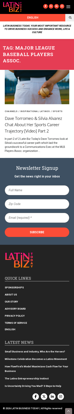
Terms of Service (16, 322)
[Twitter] (51, 6)
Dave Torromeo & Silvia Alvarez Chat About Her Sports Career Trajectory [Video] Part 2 (33, 124)
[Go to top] (68, 411)
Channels (11, 111)
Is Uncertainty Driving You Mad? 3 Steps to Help (33, 386)
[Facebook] (45, 6)
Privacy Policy (15, 315)
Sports (58, 111)
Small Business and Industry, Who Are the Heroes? (35, 351)
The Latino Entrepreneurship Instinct (27, 378)
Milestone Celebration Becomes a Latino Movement (36, 359)
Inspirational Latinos (35, 111)
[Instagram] (62, 6)
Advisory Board (15, 308)
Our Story (11, 301)
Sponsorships (14, 287)
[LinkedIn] (56, 6)
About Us (11, 294)
